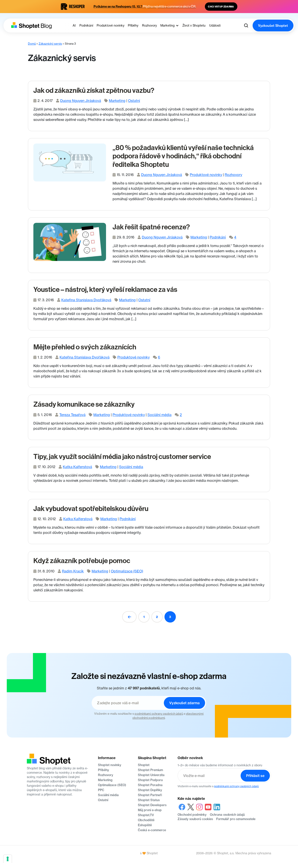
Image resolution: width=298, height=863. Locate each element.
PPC (101, 790)
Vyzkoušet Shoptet (273, 26)
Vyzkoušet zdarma (184, 703)
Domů (32, 43)
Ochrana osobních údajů (227, 815)
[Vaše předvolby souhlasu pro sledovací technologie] (7, 859)
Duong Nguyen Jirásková (80, 100)
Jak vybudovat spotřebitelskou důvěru (90, 508)
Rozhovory (233, 175)
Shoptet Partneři (150, 795)
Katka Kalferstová (77, 467)
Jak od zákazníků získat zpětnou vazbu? (93, 90)
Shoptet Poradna (150, 785)
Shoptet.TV (146, 815)
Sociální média (159, 415)
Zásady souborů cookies (195, 819)
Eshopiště (145, 825)
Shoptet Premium (150, 770)
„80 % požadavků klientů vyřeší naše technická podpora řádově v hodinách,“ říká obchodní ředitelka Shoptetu (183, 156)
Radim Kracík (73, 571)
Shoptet (143, 765)
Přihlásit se (255, 775)
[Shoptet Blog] (31, 25)
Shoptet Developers (152, 805)
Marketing (117, 100)
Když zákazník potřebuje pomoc (81, 561)
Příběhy (103, 770)
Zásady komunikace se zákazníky (84, 404)
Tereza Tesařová (72, 415)
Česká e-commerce (152, 830)
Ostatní (134, 100)
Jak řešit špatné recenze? (151, 227)
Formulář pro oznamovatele (235, 819)
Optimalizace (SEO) (127, 571)
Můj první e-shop (150, 810)
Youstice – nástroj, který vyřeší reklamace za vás (105, 289)
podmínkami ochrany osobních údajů (159, 713)
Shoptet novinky (109, 765)
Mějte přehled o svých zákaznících (84, 347)
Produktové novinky (206, 175)
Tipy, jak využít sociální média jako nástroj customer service (122, 456)
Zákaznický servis (50, 43)
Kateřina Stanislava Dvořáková (86, 300)
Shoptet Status (149, 800)
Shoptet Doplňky (150, 790)
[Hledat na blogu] (246, 25)
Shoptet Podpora (150, 780)
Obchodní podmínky (192, 815)
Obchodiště (146, 820)
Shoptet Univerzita (151, 775)
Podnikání (218, 237)
